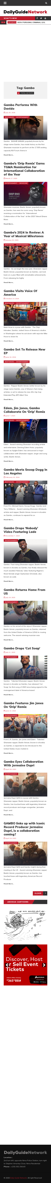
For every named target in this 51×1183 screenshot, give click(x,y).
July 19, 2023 (10, 597)
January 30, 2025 (12, 240)
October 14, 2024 (12, 298)
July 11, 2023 (10, 652)
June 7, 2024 (10, 416)
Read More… (9, 155)
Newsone (23, 183)
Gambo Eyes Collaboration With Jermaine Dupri (23, 763)
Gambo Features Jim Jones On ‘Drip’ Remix (23, 705)
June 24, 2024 (11, 357)
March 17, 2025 (11, 178)
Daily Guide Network (18, 1178)
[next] (44, 965)
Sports (12, 22)
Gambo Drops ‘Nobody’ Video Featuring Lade (21, 530)
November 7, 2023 (13, 536)
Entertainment (22, 117)
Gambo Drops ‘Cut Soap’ (22, 648)
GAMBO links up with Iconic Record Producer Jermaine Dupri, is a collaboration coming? (24, 828)
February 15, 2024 (12, 477)
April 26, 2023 (11, 769)
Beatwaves (9, 117)
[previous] (7, 965)
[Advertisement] (25, 53)
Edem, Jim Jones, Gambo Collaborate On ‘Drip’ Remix (24, 410)
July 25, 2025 (10, 112)
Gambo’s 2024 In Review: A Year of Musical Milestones (24, 234)
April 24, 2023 (11, 838)
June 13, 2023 (11, 711)
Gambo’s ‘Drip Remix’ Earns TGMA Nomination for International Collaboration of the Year (24, 169)
